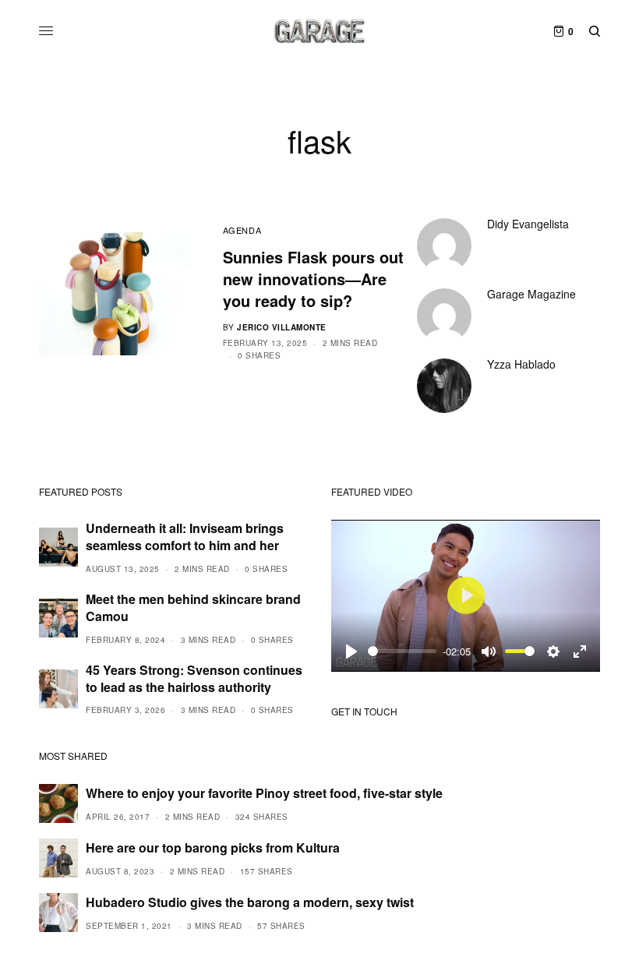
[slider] (402, 651)
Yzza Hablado (521, 363)
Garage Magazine (531, 293)
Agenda (242, 230)
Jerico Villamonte (282, 327)
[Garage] (319, 31)
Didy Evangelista (528, 223)
